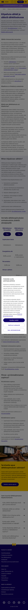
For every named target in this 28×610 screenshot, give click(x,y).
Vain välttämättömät (14, 330)
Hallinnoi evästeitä (14, 325)
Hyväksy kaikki (13, 320)
